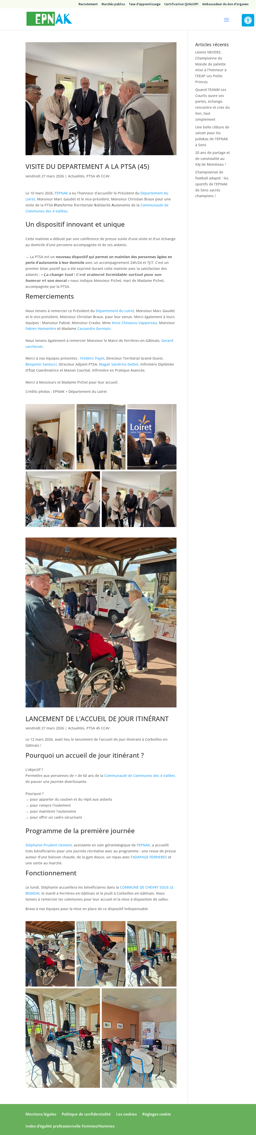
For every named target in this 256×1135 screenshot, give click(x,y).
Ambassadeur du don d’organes (225, 4)
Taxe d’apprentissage (144, 4)
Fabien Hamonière (41, 328)
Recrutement (88, 4)
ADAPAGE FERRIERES (149, 857)
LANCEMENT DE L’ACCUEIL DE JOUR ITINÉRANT (98, 718)
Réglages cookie (156, 1114)
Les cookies (126, 1114)
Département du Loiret (115, 310)
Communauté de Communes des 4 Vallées (139, 775)
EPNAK (62, 193)
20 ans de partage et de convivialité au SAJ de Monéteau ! (212, 158)
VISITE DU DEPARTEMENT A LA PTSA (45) (87, 166)
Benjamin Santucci (41, 364)
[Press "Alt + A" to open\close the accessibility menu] (248, 20)
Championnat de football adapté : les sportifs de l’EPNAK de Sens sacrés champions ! (211, 184)
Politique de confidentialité (86, 1114)
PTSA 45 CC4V (98, 176)
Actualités (76, 176)
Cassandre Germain (93, 328)
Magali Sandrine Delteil (118, 364)
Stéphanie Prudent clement (49, 845)
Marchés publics (113, 4)
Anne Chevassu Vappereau (134, 322)
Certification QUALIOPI (181, 4)
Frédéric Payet (92, 358)
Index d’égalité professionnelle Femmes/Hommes (70, 1126)
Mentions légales (41, 1114)
